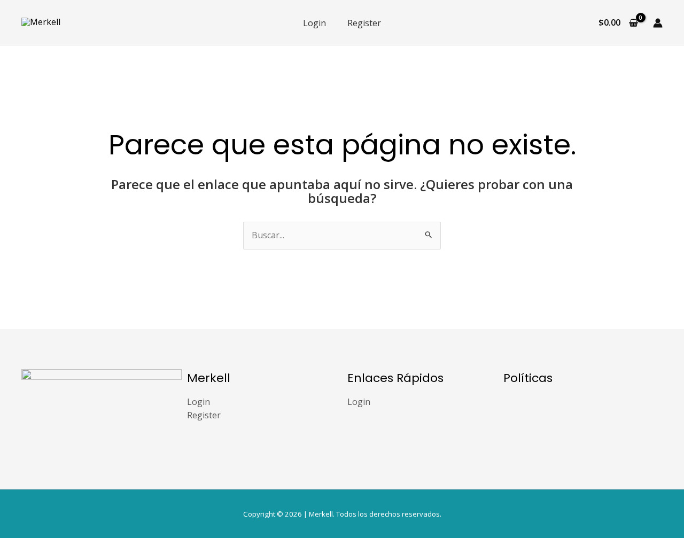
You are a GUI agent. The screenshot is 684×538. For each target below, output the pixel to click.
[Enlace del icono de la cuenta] (658, 23)
